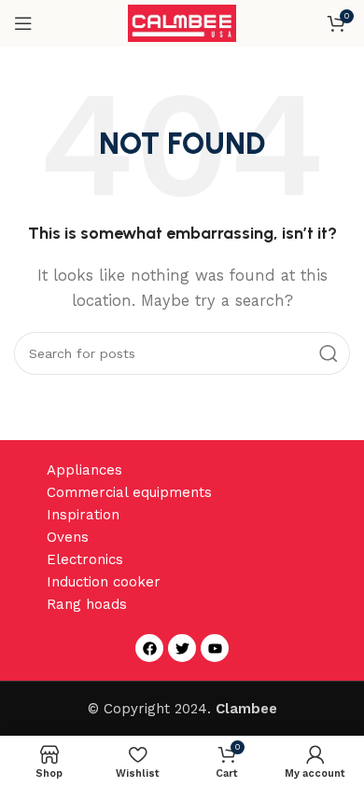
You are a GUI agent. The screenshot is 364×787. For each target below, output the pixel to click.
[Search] (328, 353)
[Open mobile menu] (23, 23)
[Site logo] (182, 22)
